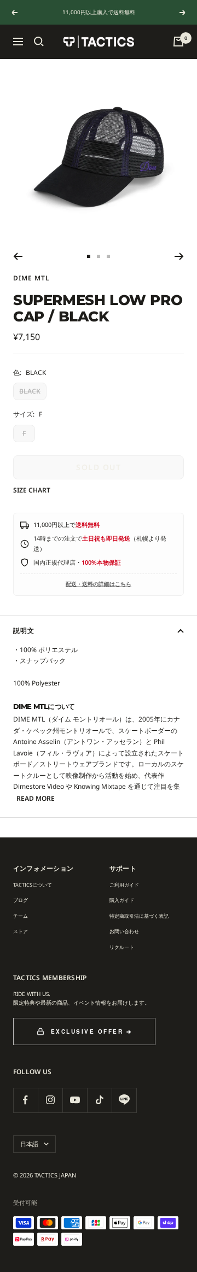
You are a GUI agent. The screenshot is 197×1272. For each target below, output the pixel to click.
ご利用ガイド (124, 884)
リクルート (121, 947)
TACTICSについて (32, 884)
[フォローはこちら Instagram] (50, 1100)
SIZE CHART (31, 490)
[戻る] (17, 256)
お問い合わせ (124, 931)
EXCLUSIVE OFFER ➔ (91, 1031)
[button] (39, 41)
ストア (20, 931)
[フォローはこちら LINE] (124, 1100)
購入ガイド (121, 900)
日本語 (29, 1144)
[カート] (178, 41)
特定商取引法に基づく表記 (139, 915)
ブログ (20, 900)
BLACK (29, 391)
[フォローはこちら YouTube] (74, 1100)
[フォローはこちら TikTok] (99, 1100)
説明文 (23, 630)
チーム (20, 915)
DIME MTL (31, 278)
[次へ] (179, 256)
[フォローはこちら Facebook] (25, 1100)
